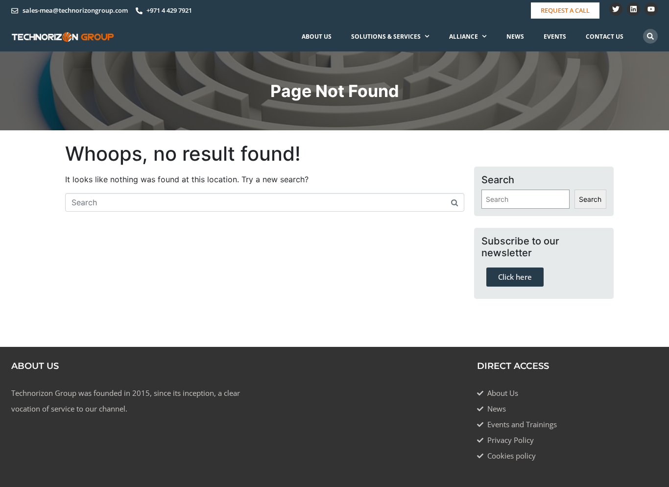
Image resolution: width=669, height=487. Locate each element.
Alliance (463, 36)
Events (555, 36)
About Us (317, 36)
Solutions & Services (386, 36)
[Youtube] (651, 9)
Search (590, 199)
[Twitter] (615, 9)
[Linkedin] (633, 9)
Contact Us (604, 36)
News (515, 36)
